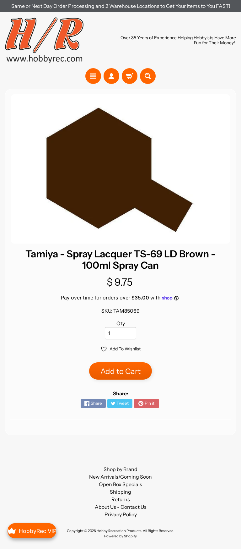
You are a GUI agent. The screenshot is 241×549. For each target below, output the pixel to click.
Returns (120, 499)
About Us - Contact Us (121, 507)
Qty (120, 323)
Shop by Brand (120, 469)
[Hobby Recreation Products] (44, 40)
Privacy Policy (120, 514)
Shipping (120, 492)
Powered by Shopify (120, 536)
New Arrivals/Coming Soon (120, 477)
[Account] (111, 76)
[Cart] (129, 76)
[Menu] (93, 76)
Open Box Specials (120, 484)
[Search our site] (148, 76)
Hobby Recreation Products (119, 531)
